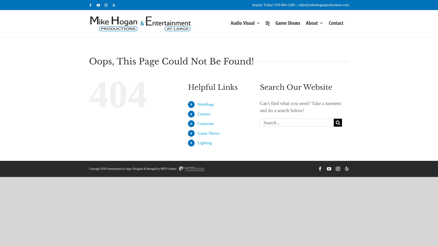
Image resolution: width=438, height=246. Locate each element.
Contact (204, 114)
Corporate (206, 123)
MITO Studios (169, 168)
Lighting (205, 143)
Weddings (206, 104)
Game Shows (208, 133)
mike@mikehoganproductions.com (324, 5)
